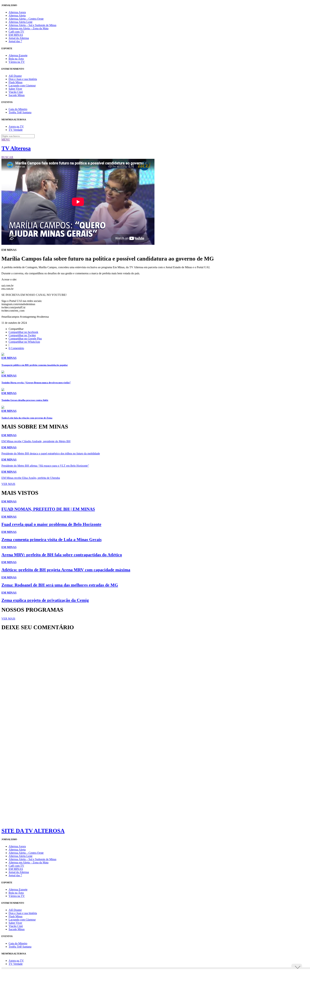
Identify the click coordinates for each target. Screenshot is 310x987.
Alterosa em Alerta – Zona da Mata (28, 28)
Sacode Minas (17, 95)
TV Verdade (16, 129)
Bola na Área (16, 58)
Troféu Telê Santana (20, 112)
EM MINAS (16, 34)
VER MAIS (8, 483)
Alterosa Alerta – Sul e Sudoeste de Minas (32, 25)
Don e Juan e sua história (23, 79)
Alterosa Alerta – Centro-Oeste (26, 18)
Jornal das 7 (15, 41)
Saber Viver (15, 88)
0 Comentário (16, 348)
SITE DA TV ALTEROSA (33, 830)
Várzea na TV (17, 61)
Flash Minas (15, 82)
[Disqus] (155, 682)
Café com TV (16, 31)
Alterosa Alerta (17, 15)
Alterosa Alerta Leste (20, 21)
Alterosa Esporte (18, 55)
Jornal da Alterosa (19, 38)
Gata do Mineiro (18, 109)
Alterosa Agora (17, 12)
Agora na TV (16, 126)
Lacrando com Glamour (22, 85)
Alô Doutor (15, 75)
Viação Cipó (16, 91)
